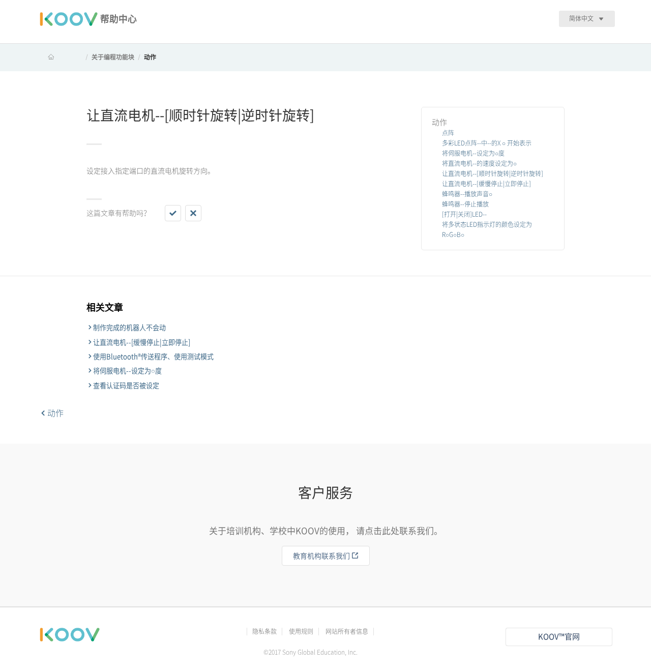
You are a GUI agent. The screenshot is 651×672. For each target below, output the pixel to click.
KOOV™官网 (559, 636)
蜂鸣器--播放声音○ (467, 194)
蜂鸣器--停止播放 (465, 204)
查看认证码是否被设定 (126, 385)
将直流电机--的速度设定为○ (479, 163)
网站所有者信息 (347, 631)
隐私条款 (264, 631)
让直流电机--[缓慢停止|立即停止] (486, 184)
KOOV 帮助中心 (60, 57)
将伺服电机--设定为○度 (473, 153)
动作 (150, 57)
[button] (173, 213)
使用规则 (301, 631)
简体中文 (581, 18)
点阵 (448, 133)
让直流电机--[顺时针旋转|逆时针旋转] (492, 173)
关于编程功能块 (113, 57)
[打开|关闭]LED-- (464, 214)
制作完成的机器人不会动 (129, 327)
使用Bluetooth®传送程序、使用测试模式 (153, 356)
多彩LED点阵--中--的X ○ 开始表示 (486, 143)
